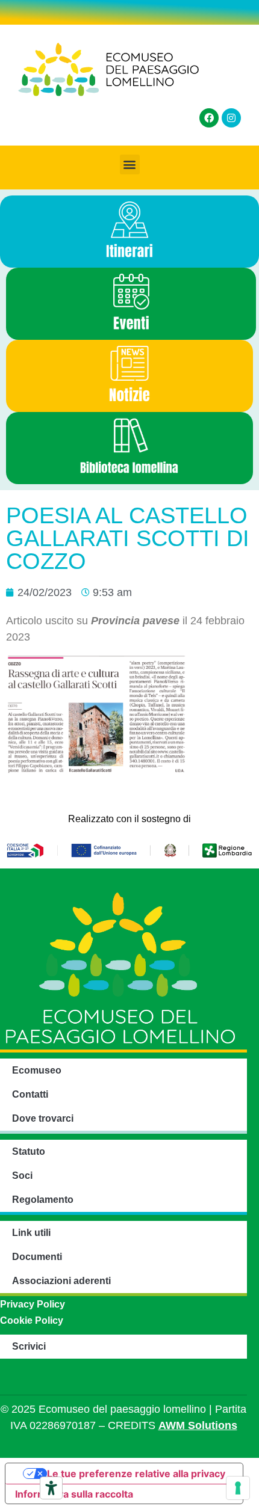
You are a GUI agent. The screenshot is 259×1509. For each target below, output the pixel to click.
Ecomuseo (36, 1070)
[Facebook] (209, 118)
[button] (130, 164)
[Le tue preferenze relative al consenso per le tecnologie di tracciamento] (237, 1488)
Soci (22, 1175)
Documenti (37, 1257)
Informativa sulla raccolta (74, 1494)
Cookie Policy (31, 1320)
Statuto (28, 1151)
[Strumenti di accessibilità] (51, 1488)
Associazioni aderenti (61, 1281)
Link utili (31, 1233)
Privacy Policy (32, 1304)
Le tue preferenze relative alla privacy (136, 1474)
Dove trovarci (42, 1118)
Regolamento (42, 1199)
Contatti (30, 1094)
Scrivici (29, 1346)
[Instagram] (231, 118)
